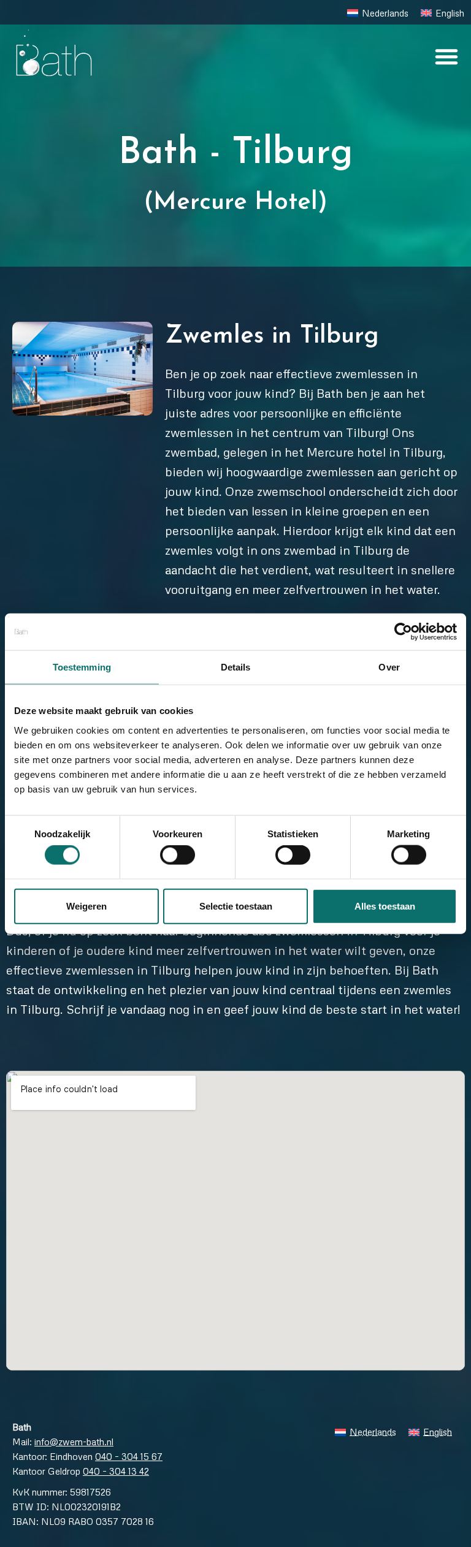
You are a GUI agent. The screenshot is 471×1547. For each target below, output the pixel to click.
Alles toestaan (384, 905)
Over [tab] (388, 667)
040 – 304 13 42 (116, 1471)
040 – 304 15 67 (129, 1456)
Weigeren (86, 905)
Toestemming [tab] (82, 667)
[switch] (177, 855)
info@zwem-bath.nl (73, 1441)
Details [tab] (236, 667)
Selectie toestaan (235, 905)
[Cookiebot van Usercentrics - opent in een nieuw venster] (403, 632)
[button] (446, 56)
